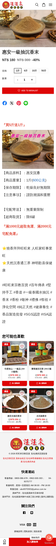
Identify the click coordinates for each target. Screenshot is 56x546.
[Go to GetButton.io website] (49, 543)
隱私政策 (28, 531)
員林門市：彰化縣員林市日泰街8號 (28, 493)
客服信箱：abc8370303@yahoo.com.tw (28, 489)
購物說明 (18, 531)
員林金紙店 (21, 458)
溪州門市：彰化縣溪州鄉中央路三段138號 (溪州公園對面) (28, 497)
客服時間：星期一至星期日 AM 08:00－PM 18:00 (28, 485)
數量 (4, 78)
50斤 (43, 70)
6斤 (26, 70)
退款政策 (38, 531)
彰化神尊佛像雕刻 (34, 458)
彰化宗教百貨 (9, 458)
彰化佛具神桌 (29, 462)
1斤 (18, 70)
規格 (4, 71)
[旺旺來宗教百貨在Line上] (32, 514)
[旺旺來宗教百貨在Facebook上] (24, 514)
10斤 (34, 70)
